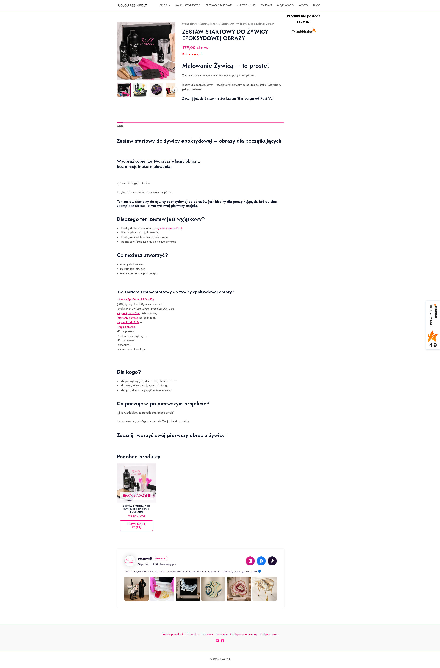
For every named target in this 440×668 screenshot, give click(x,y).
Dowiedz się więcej (137, 525)
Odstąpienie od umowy (243, 634)
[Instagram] (250, 560)
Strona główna (190, 24)
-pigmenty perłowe (128, 318)
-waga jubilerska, (126, 327)
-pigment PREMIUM (128, 322)
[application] (168, 5)
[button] (165, 5)
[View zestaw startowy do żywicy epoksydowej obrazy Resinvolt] (124, 90)
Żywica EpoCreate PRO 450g (136, 300)
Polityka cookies (269, 634)
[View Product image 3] (156, 90)
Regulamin (222, 634)
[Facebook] (261, 560)
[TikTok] (272, 560)
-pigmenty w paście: (128, 313)
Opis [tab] (120, 126)
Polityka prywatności (173, 634)
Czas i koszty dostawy (200, 634)
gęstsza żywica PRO (170, 228)
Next (174, 89)
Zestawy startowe (209, 24)
